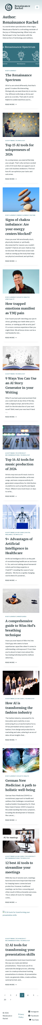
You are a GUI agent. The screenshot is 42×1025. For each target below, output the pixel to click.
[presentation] (21, 55)
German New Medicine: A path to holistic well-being (20, 785)
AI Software (9, 140)
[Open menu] (37, 7)
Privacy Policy (21, 1015)
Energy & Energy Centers (26, 215)
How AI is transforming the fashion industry (19, 707)
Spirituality (9, 299)
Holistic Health (23, 297)
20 (5, 999)
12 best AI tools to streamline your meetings (19, 867)
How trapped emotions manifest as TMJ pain (20, 308)
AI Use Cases (19, 532)
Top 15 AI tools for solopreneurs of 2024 (19, 149)
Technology (20, 140)
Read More (11, 104)
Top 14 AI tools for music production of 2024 (19, 464)
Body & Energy (10, 70)
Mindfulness (21, 616)
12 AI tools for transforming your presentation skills (20, 949)
